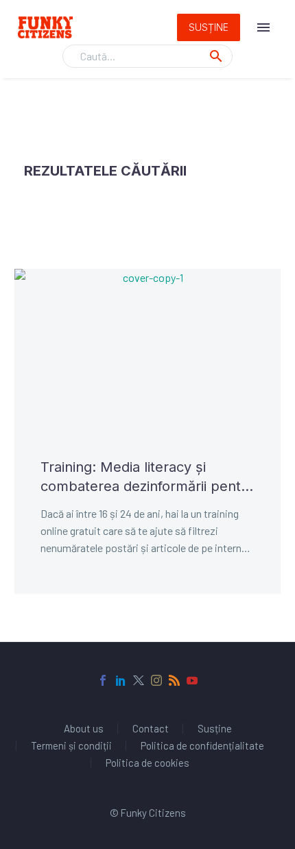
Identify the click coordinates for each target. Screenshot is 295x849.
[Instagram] (156, 680)
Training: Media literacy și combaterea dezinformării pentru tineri (147, 477)
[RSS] (174, 680)
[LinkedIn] (120, 680)
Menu (263, 27)
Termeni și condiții (71, 746)
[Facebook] (102, 680)
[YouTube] (192, 680)
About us (84, 729)
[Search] (216, 56)
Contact (150, 729)
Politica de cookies (147, 763)
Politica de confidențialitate (202, 746)
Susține (208, 27)
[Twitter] (138, 680)
